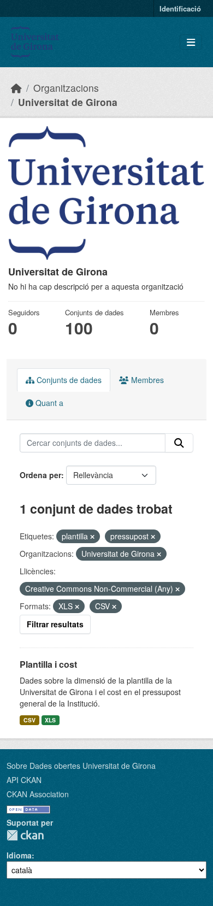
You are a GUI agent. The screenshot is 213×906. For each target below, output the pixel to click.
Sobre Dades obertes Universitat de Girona (81, 765)
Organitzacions (66, 88)
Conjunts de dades (68, 379)
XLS (50, 720)
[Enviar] (179, 443)
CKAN (25, 835)
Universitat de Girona (67, 102)
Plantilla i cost (48, 664)
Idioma (19, 855)
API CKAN (24, 779)
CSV (29, 720)
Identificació (180, 8)
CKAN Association (38, 794)
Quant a (48, 402)
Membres (146, 379)
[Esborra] (92, 536)
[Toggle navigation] (191, 42)
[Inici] (16, 88)
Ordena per (40, 474)
